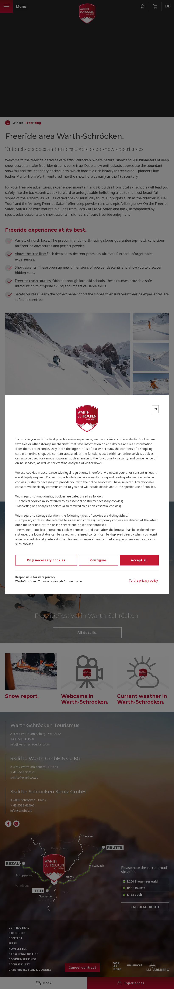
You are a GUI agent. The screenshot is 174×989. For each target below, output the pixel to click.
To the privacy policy (143, 580)
